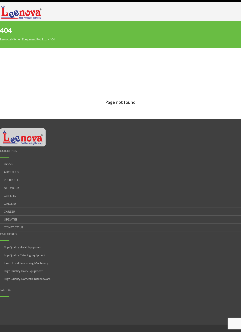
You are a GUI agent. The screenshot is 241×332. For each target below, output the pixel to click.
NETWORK (11, 187)
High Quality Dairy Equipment (23, 271)
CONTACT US (13, 227)
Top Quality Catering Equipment (24, 255)
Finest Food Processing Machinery (26, 263)
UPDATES (10, 219)
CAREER (9, 211)
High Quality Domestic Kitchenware (27, 278)
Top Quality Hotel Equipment (23, 247)
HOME (8, 164)
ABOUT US (11, 172)
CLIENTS (10, 195)
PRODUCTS (12, 180)
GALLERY (10, 203)
